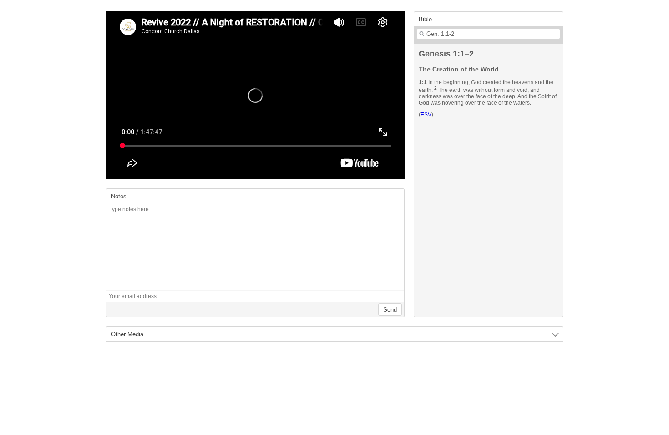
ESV (426, 114)
